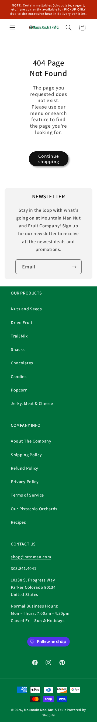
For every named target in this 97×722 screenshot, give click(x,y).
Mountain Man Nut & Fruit (45, 709)
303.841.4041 (23, 568)
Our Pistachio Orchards (34, 509)
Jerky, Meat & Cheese (32, 403)
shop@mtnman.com (31, 557)
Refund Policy (24, 468)
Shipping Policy (26, 455)
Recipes (18, 522)
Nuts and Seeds (26, 309)
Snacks (18, 349)
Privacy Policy (25, 481)
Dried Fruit (22, 322)
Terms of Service (27, 495)
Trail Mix (19, 336)
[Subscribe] (74, 266)
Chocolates (22, 363)
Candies (19, 376)
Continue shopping (48, 158)
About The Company (31, 441)
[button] (12, 27)
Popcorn (19, 390)
